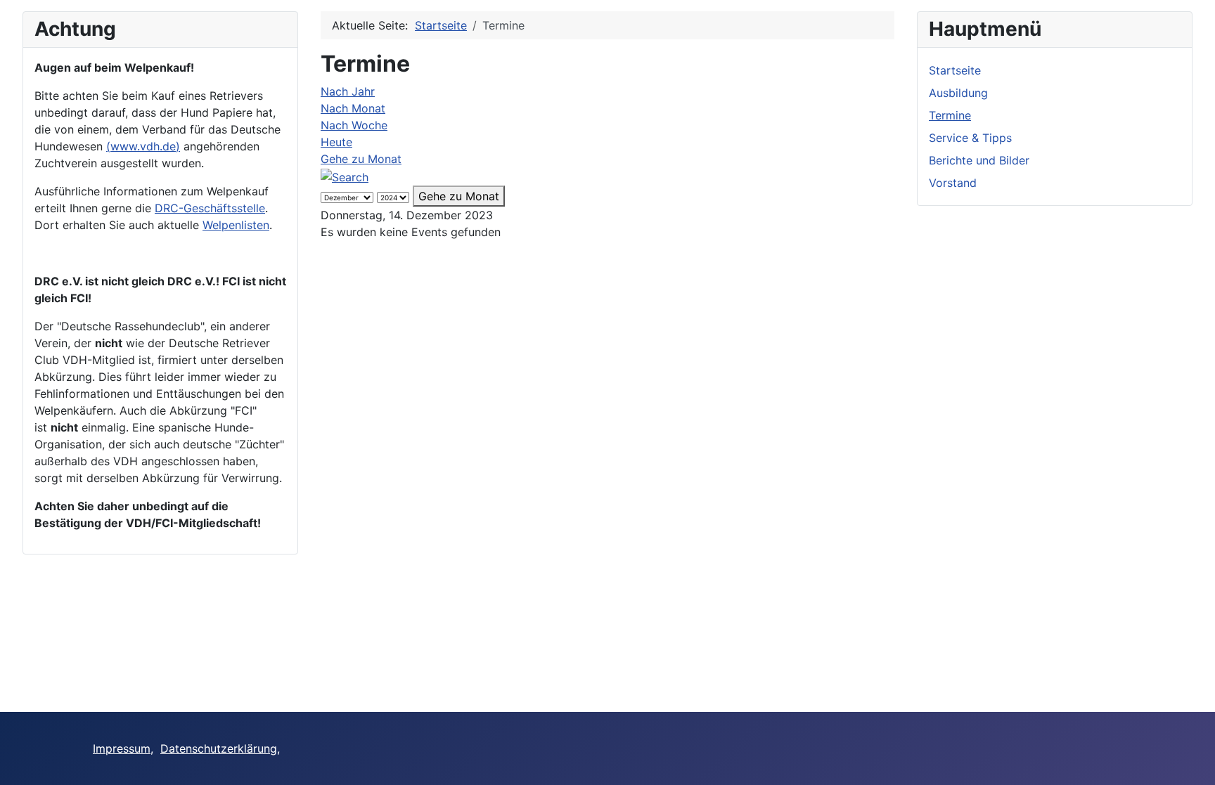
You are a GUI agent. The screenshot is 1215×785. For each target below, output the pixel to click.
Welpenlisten (235, 225)
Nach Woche (354, 125)
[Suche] (344, 176)
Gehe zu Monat (361, 159)
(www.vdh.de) (143, 146)
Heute (336, 142)
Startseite (955, 70)
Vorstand (953, 183)
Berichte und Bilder (979, 160)
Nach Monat (353, 108)
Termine (950, 115)
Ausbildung (958, 93)
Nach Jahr (348, 91)
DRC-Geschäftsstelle (210, 208)
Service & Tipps (970, 138)
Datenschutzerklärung (218, 748)
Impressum (121, 748)
